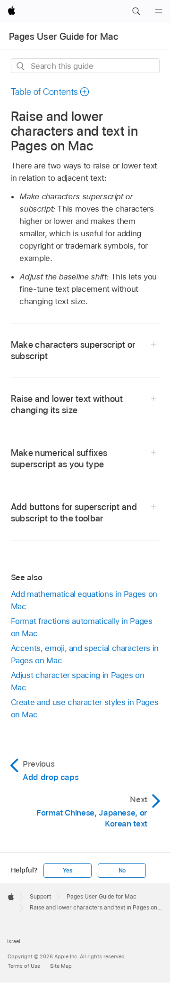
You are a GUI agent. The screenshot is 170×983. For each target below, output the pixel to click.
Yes (67, 870)
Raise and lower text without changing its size (67, 404)
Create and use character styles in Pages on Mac (85, 708)
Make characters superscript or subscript (73, 350)
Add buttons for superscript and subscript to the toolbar (74, 512)
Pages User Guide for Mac (63, 36)
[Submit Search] (21, 66)
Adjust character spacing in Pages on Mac (77, 681)
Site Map (61, 966)
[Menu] (158, 11)
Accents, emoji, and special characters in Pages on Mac (85, 654)
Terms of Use (24, 966)
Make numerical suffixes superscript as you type (59, 458)
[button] (136, 11)
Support (40, 896)
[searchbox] (85, 65)
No (122, 870)
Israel (13, 941)
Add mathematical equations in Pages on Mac (84, 600)
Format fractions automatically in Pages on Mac (82, 627)
